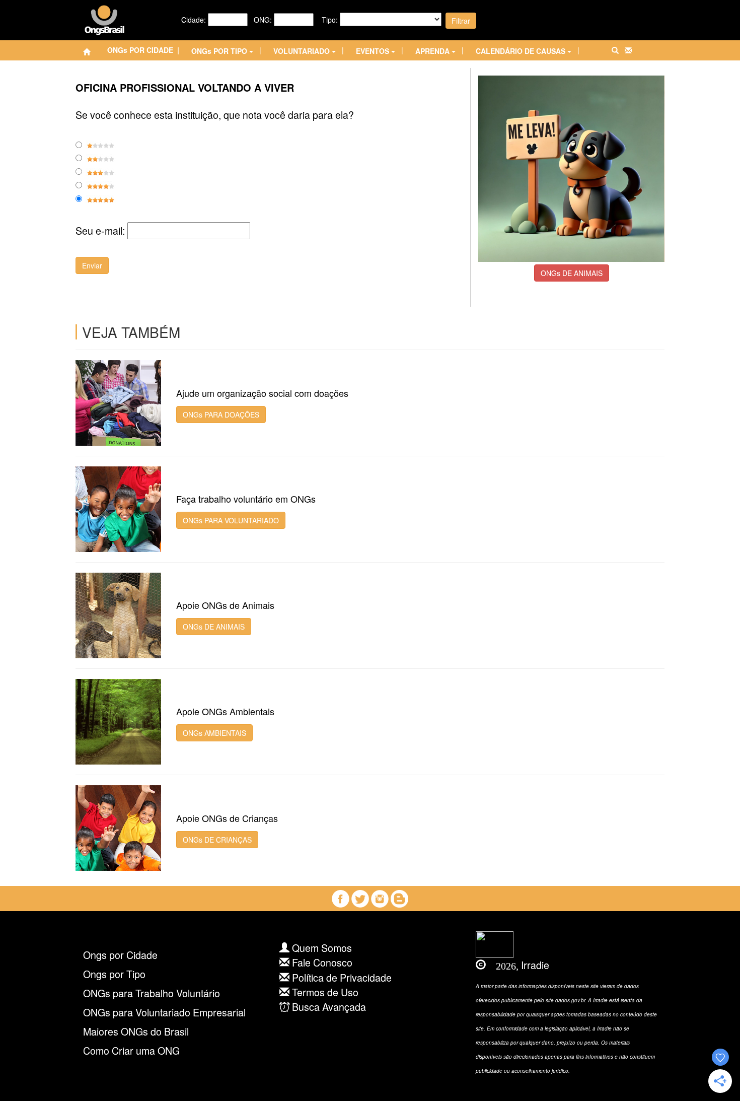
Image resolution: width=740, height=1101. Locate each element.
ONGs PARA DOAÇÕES (221, 414)
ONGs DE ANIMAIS (572, 273)
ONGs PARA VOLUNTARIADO (231, 520)
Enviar (92, 265)
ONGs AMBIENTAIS (214, 733)
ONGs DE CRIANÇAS (217, 840)
